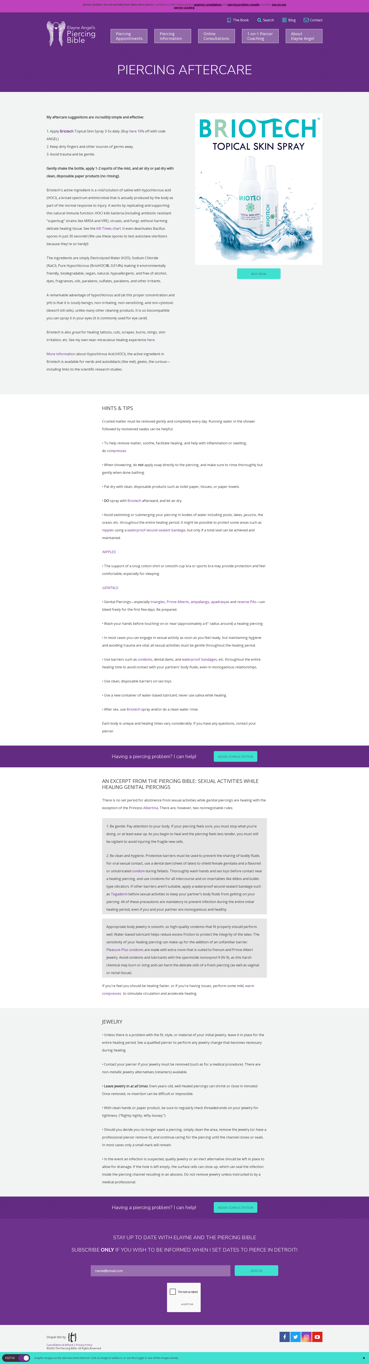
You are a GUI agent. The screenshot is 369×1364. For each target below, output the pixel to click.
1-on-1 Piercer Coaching (260, 36)
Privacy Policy (84, 1345)
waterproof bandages (199, 659)
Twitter (295, 1337)
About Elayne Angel (302, 36)
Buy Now (258, 274)
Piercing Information (171, 36)
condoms (145, 659)
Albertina (150, 808)
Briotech (134, 500)
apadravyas (220, 601)
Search (268, 20)
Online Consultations (216, 36)
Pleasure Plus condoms (125, 949)
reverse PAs (246, 601)
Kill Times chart (108, 228)
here (133, 131)
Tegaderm (118, 894)
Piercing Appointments (129, 36)
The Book (241, 20)
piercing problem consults (243, 4)
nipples (108, 530)
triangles (158, 601)
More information (61, 354)
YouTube (317, 1337)
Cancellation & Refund (60, 1345)
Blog (292, 20)
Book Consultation (235, 756)
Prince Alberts (178, 601)
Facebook (285, 1337)
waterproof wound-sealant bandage (156, 530)
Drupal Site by (56, 1337)
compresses (116, 450)
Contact (316, 20)
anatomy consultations (207, 4)
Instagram (306, 1337)
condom (138, 871)
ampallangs (200, 601)
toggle (23, 1358)
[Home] (71, 34)
